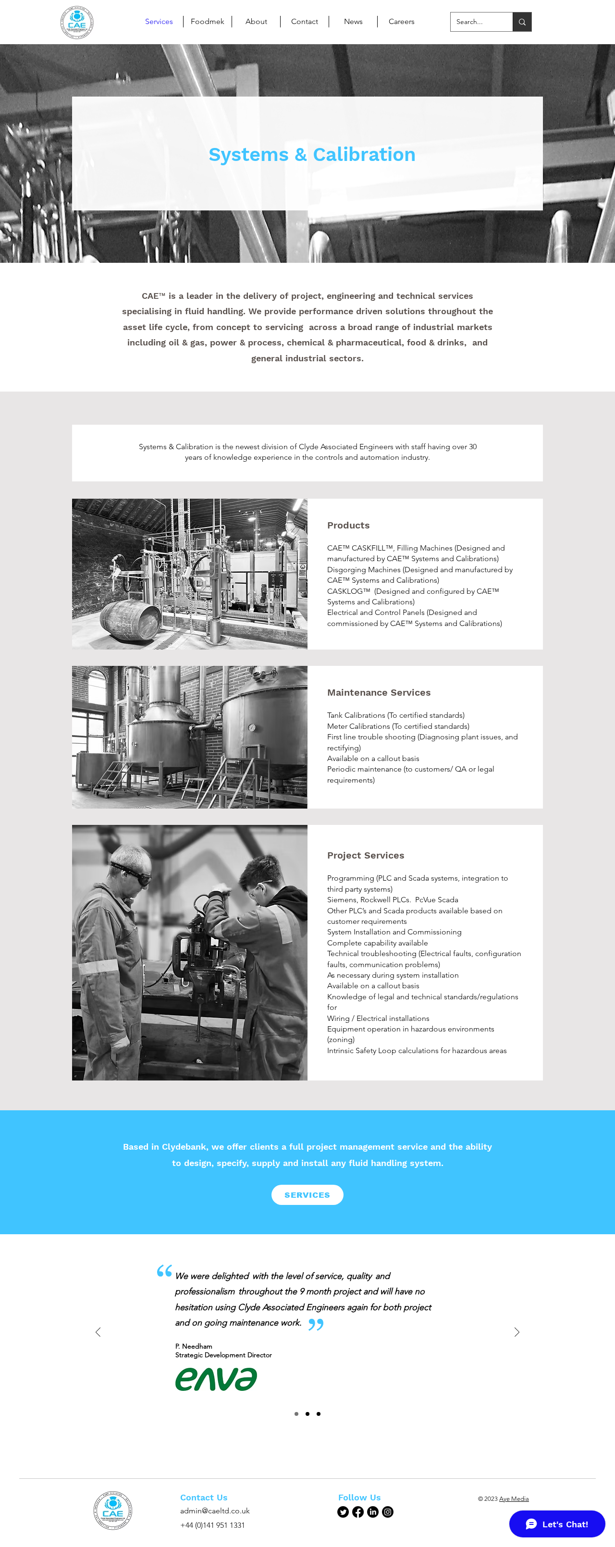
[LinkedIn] (373, 1512)
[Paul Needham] (296, 1414)
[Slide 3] (318, 1414)
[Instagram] (388, 1512)
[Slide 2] (307, 1414)
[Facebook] (358, 1512)
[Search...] (522, 21)
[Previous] (98, 1332)
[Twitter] (343, 1512)
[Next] (517, 1332)
